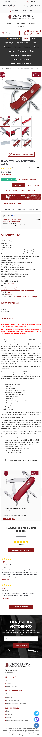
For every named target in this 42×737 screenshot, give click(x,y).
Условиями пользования (24, 651)
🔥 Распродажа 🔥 (13, 38)
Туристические (29, 290)
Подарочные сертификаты (21, 63)
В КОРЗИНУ (18, 185)
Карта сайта (10, 697)
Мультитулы (9, 43)
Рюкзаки (27, 47)
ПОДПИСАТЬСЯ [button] (21, 645)
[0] (37, 33)
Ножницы (11, 51)
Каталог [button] (10, 23)
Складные (20, 290)
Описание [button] (21, 209)
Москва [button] (15, 216)
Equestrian (10, 283)
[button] (10, 6)
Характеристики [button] (9, 209)
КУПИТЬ (7, 518)
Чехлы (35, 43)
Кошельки (15, 55)
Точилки (17, 47)
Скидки (8, 717)
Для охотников (7, 288)
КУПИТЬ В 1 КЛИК (33, 185)
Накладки (7, 47)
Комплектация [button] (33, 209)
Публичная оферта (12, 700)
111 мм (10, 292)
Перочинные (25, 288)
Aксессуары (26, 55)
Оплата (8, 683)
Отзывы (32, 23)
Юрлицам (21, 23)
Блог (7, 711)
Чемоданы (22, 51)
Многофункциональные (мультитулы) (25, 297)
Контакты (21, 27)
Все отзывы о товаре (21, 606)
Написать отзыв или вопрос (21, 550)
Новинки (9, 714)
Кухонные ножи (23, 43)
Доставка (9, 680)
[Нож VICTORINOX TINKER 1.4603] (21, 488)
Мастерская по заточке (21, 59)
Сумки (32, 51)
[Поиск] (3, 33)
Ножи (26, 38)
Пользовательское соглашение (16, 703)
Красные (9, 294)
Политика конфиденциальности (17, 720)
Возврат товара (11, 686)
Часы (33, 38)
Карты (36, 47)
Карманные (16, 288)
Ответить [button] (6, 579)
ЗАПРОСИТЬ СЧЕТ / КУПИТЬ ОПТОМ (22, 190)
